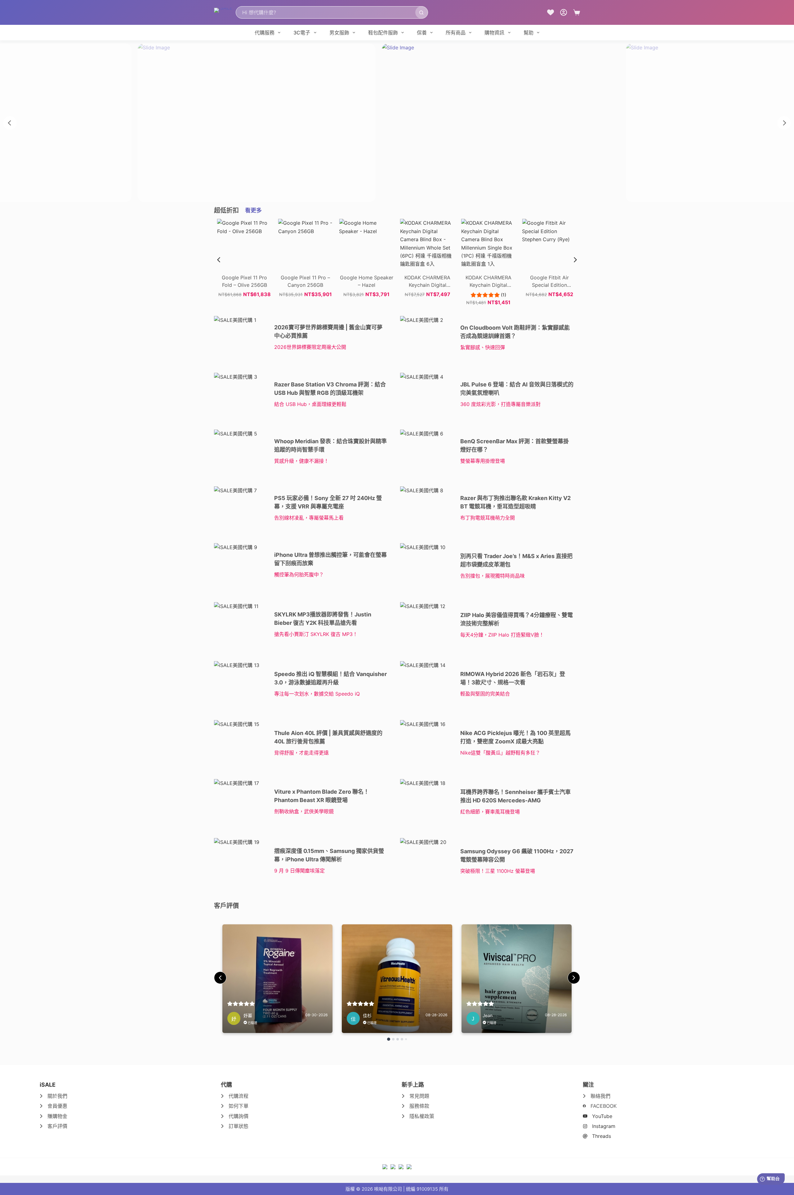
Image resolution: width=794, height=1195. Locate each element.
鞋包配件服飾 (383, 32)
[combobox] (325, 12)
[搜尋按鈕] (421, 12)
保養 (422, 32)
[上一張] (10, 123)
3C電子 (301, 32)
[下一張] (784, 123)
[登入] (563, 12)
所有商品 (456, 32)
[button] (575, 259)
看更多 (253, 210)
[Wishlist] (550, 12)
